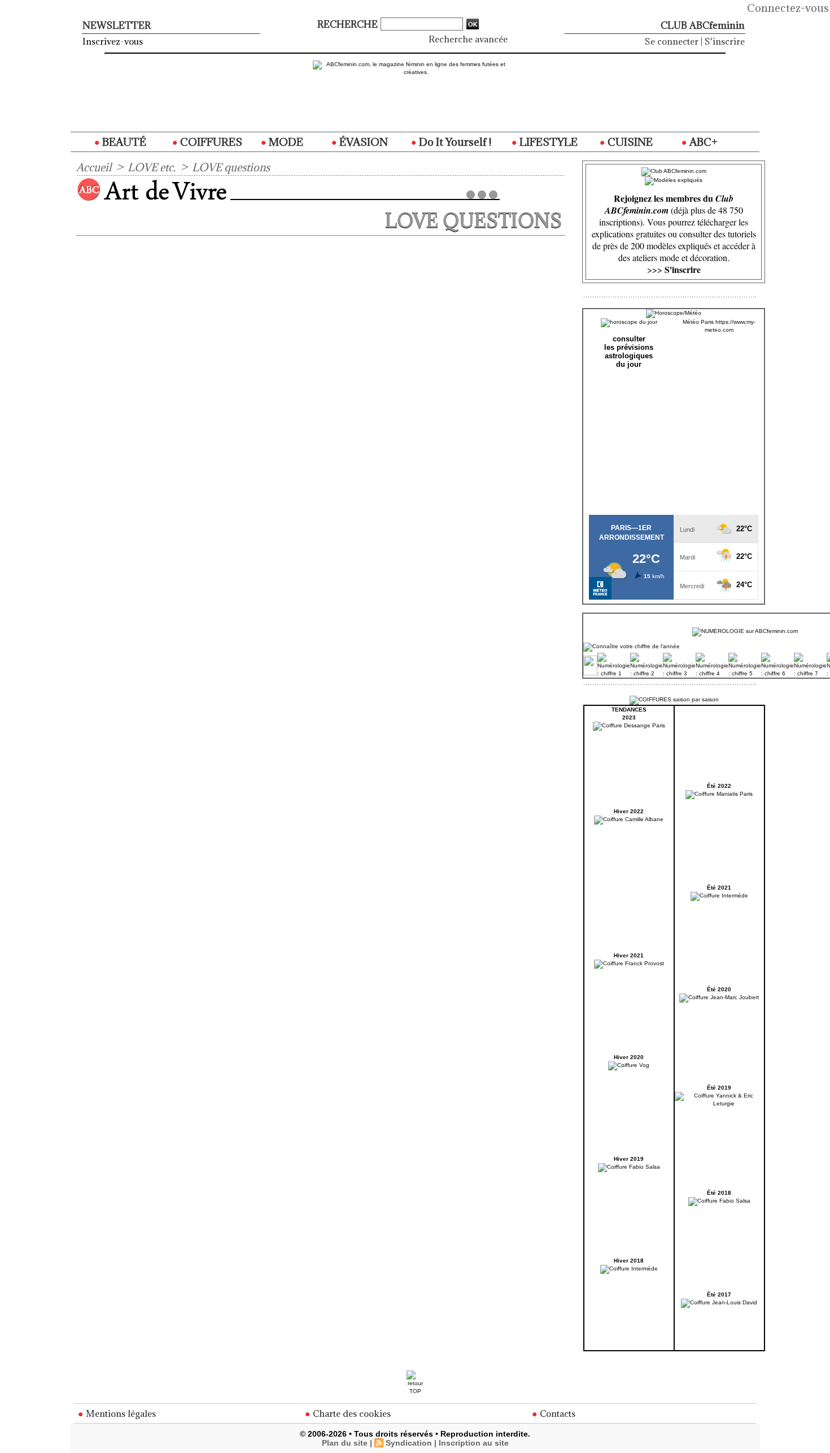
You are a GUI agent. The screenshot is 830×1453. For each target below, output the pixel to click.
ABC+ (702, 142)
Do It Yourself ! (454, 142)
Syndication (409, 1442)
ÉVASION (362, 142)
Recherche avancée (468, 39)
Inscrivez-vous (112, 41)
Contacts (556, 1413)
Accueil (93, 167)
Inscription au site (474, 1442)
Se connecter (671, 41)
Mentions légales (120, 1413)
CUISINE (629, 142)
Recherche (348, 24)
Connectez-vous (788, 8)
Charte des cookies (351, 1413)
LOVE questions (231, 167)
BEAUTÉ (123, 142)
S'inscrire (725, 41)
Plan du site (345, 1442)
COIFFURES (210, 142)
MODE (285, 142)
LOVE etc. (152, 167)
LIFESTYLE (547, 142)
